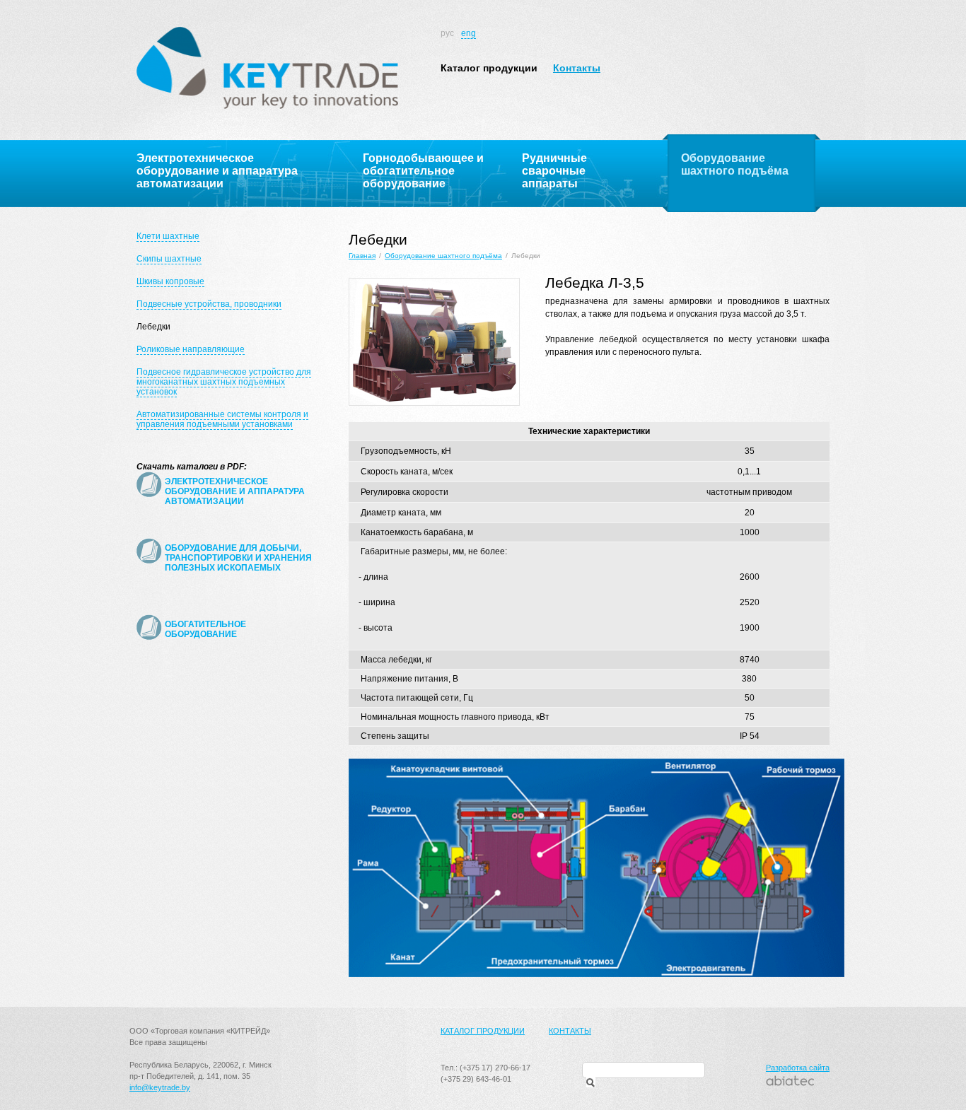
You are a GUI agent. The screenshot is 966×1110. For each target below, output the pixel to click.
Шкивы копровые (170, 281)
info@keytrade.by (159, 1087)
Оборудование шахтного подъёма (443, 255)
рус (447, 33)
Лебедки (153, 327)
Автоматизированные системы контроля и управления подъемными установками (222, 419)
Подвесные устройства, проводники (208, 304)
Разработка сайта (798, 1067)
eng (468, 33)
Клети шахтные (167, 236)
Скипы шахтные (169, 259)
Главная (362, 255)
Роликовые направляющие (190, 349)
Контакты (576, 68)
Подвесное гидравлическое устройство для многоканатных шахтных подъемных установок (223, 382)
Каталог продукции (489, 68)
